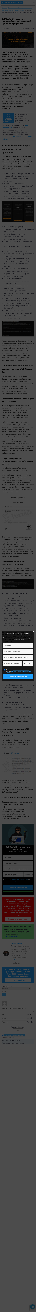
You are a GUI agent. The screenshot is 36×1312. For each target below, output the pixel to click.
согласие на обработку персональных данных (18, 671)
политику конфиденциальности (21, 670)
